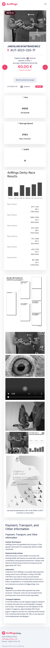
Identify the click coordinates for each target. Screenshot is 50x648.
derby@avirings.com (10, 639)
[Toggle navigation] (45, 4)
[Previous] (4, 67)
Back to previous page (25, 80)
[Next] (45, 67)
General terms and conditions (13, 646)
